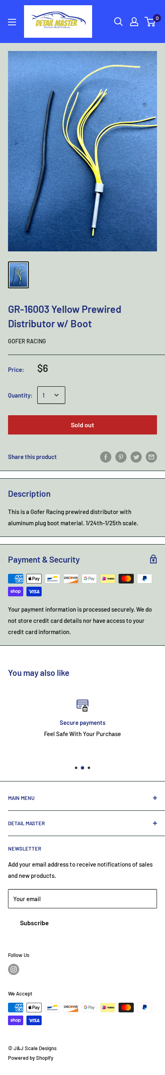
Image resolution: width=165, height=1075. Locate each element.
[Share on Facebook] (105, 457)
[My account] (134, 21)
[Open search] (118, 21)
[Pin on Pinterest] (121, 457)
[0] (150, 22)
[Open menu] (12, 22)
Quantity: (20, 395)
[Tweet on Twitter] (136, 457)
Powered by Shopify (30, 1058)
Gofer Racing (27, 341)
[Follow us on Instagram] (13, 969)
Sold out (82, 424)
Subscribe (34, 922)
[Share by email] (151, 457)
